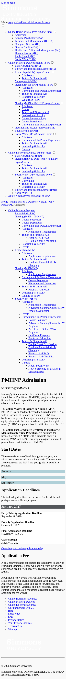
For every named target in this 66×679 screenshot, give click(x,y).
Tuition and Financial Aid (35, 112)
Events (25, 109)
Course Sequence (37, 320)
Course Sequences (31, 219)
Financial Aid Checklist (40, 356)
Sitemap (12, 629)
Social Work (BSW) (25, 59)
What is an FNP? (31, 99)
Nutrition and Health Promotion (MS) (35, 127)
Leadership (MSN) (32, 72)
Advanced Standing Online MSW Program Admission (46, 309)
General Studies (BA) (26, 47)
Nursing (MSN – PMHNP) (37, 103)
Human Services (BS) (26, 53)
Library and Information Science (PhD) (36, 189)
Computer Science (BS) (27, 44)
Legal (11, 616)
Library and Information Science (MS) (35, 68)
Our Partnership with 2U (21, 607)
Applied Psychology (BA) (29, 38)
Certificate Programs (39, 335)
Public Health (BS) (25, 56)
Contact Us (14, 613)
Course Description (32, 121)
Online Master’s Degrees (29, 62)
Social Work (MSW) (33, 134)
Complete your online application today (22, 548)
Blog (10, 610)
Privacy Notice (16, 619)
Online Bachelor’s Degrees (30, 31)
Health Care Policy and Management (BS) (37, 50)
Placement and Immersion (42, 283)
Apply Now (29, 22)
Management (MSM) (26, 81)
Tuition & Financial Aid (34, 78)
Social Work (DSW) (33, 174)
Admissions (28, 75)
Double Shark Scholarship (42, 240)
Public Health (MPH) (26, 130)
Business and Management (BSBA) (34, 41)
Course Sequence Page (34, 118)
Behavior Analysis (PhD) (28, 155)
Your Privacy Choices (19, 623)
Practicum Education (39, 338)
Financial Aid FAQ (25, 213)
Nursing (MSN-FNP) (34, 84)
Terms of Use (15, 626)
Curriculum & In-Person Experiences (41, 90)
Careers (26, 149)
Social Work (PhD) (25, 192)
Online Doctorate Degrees (29, 152)
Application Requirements (42, 231)
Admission (20, 34)
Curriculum (28, 180)
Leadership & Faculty (33, 96)
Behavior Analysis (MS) (28, 65)
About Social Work (38, 365)
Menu (4, 22)
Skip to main (8, 2)
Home (4, 201)
